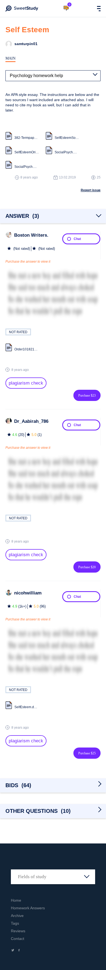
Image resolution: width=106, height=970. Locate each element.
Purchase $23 (87, 395)
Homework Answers (28, 908)
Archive (17, 915)
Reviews (18, 931)
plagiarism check (26, 383)
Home (16, 900)
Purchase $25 (87, 753)
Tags (15, 923)
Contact (17, 938)
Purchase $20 (87, 567)
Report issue (91, 190)
